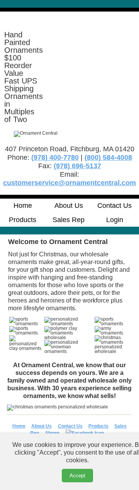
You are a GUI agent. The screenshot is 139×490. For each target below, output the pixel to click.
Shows (52, 433)
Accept (77, 475)
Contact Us (114, 205)
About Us (68, 205)
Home (23, 205)
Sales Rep (69, 220)
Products (22, 220)
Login (114, 220)
